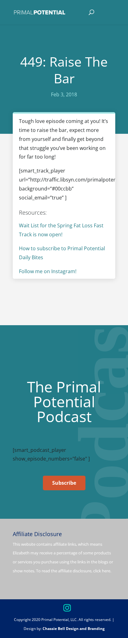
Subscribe (64, 482)
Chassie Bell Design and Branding (74, 628)
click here (101, 571)
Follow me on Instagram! (47, 271)
